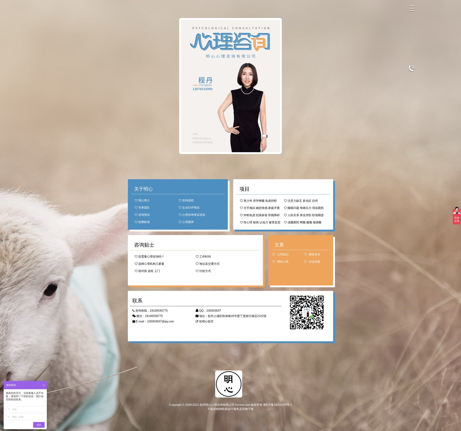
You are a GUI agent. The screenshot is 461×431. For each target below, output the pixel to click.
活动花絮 (314, 261)
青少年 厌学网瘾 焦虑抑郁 (260, 200)
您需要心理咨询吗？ (151, 256)
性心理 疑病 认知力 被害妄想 (261, 222)
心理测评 (188, 222)
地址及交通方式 (209, 263)
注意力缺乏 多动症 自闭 (302, 200)
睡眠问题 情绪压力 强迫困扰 (305, 207)
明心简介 (144, 200)
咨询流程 (188, 200)
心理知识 (282, 254)
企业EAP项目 (191, 207)
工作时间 (205, 256)
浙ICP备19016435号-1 (277, 404)
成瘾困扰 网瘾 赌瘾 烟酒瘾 (304, 222)
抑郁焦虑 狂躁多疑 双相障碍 (261, 215)
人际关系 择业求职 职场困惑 (305, 215)
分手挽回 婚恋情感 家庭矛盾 (261, 207)
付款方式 (205, 271)
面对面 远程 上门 (149, 271)
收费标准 (144, 222)
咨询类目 (144, 214)
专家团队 (144, 207)
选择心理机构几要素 (151, 263)
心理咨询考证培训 (193, 214)
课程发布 (314, 254)
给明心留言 (206, 321)
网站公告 (282, 261)
